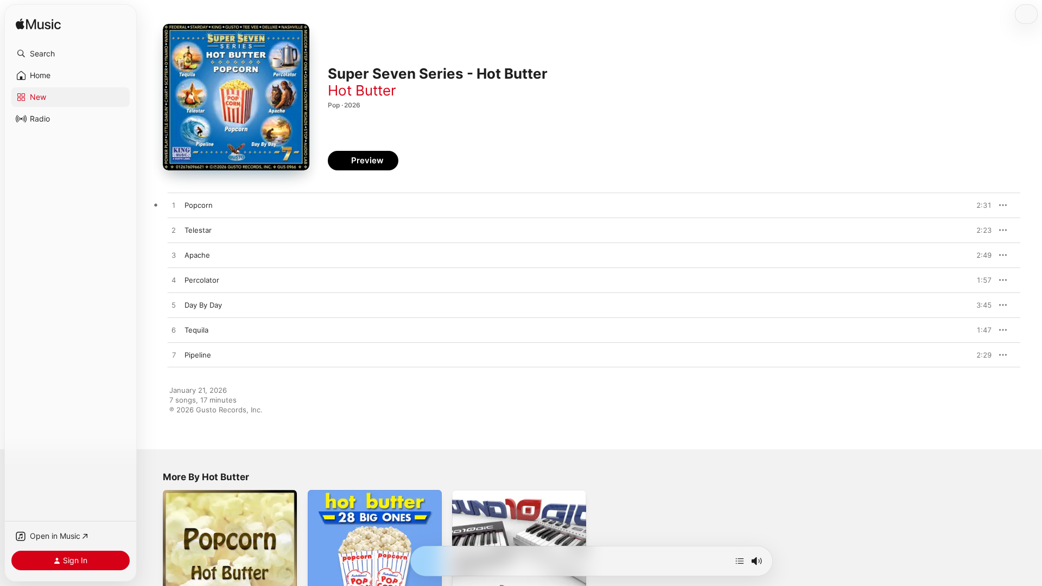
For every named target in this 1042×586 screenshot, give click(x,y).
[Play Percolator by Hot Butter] (174, 280)
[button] (70, 53)
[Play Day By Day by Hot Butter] (174, 305)
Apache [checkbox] (197, 255)
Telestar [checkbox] (198, 230)
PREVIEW (980, 205)
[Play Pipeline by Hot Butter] (174, 355)
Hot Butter (362, 90)
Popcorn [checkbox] (199, 205)
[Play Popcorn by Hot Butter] (174, 206)
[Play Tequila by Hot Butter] (174, 330)
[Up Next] (739, 561)
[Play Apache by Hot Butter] (174, 255)
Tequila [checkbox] (196, 330)
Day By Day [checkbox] (203, 305)
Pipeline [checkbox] (198, 355)
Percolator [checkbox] (202, 280)
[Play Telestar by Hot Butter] (174, 230)
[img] (38, 24)
